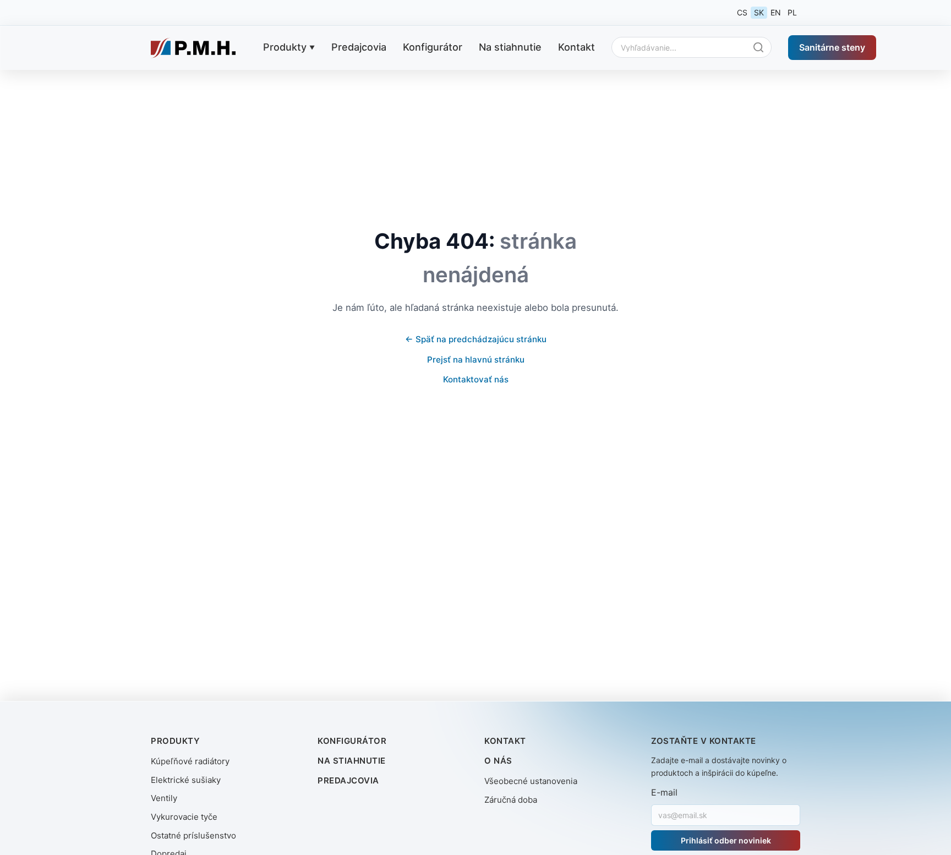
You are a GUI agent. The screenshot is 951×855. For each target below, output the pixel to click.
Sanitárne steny (832, 46)
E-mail (664, 792)
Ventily (164, 798)
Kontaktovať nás (476, 379)
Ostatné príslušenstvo (193, 835)
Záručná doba (510, 799)
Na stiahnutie (510, 47)
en (775, 12)
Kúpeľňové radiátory (190, 761)
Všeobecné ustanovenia (530, 781)
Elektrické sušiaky (186, 780)
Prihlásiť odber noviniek (726, 840)
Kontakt (576, 47)
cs (742, 12)
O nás (498, 760)
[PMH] (193, 48)
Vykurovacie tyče (184, 817)
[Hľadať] (761, 47)
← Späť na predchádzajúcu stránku (475, 339)
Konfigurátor (432, 47)
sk (759, 12)
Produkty (285, 47)
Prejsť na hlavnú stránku (475, 359)
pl (792, 12)
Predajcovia (358, 47)
